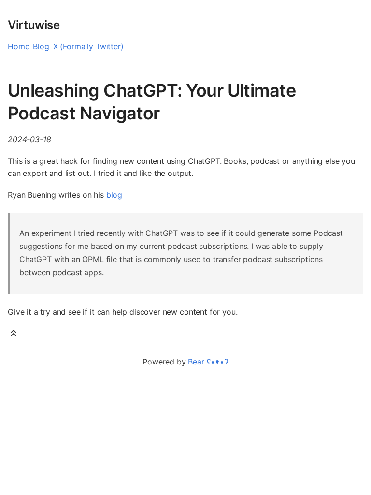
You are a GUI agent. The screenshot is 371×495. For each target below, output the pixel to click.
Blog (41, 46)
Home (18, 46)
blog (114, 195)
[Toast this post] (13, 335)
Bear (208, 361)
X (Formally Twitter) (88, 46)
